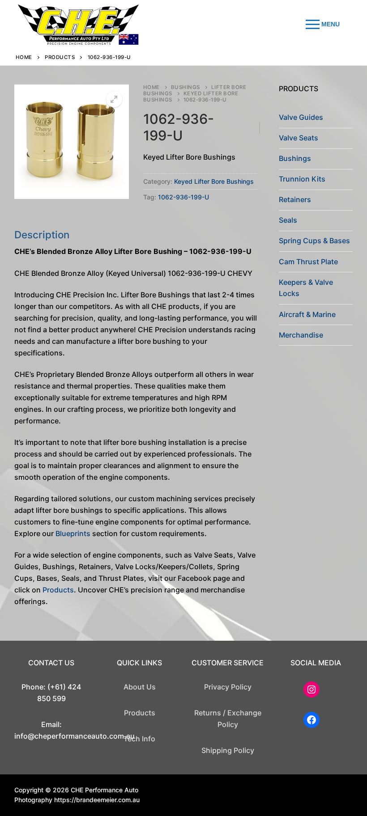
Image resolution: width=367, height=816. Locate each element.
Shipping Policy (227, 750)
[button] (114, 99)
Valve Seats (298, 137)
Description (41, 234)
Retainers (295, 199)
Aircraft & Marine (307, 314)
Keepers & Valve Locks (306, 288)
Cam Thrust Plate (308, 261)
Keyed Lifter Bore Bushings (191, 96)
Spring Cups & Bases (314, 240)
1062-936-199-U (183, 197)
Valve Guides (301, 117)
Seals (288, 220)
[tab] (135, 418)
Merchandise (301, 334)
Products (60, 57)
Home (24, 57)
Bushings (185, 87)
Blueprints (72, 533)
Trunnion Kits (302, 178)
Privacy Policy (228, 686)
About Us (140, 686)
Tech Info (139, 738)
